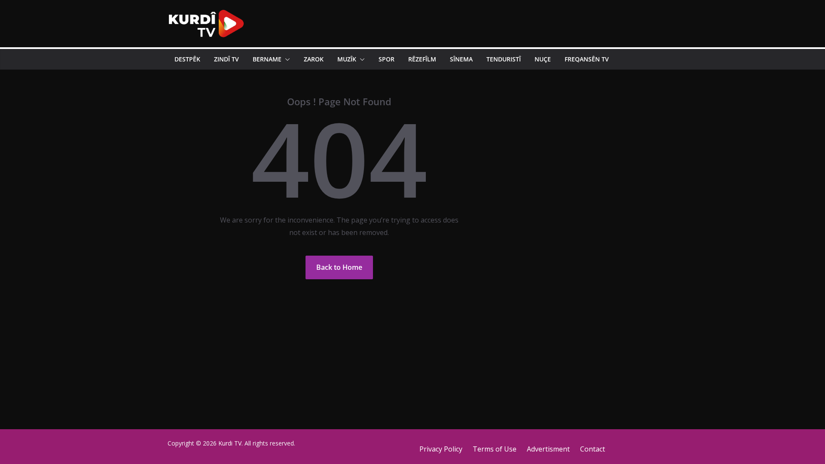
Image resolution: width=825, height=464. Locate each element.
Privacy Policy (440, 449)
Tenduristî (503, 59)
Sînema (461, 59)
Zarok (314, 59)
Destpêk (187, 59)
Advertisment (548, 449)
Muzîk (346, 59)
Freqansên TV (587, 59)
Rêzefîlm (422, 59)
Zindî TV (226, 59)
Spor (386, 59)
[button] (285, 59)
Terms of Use (494, 449)
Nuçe (543, 59)
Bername (267, 59)
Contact (592, 449)
